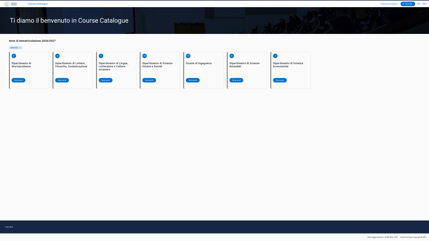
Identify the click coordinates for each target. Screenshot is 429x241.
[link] (15, 4)
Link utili (8, 227)
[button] (15, 48)
